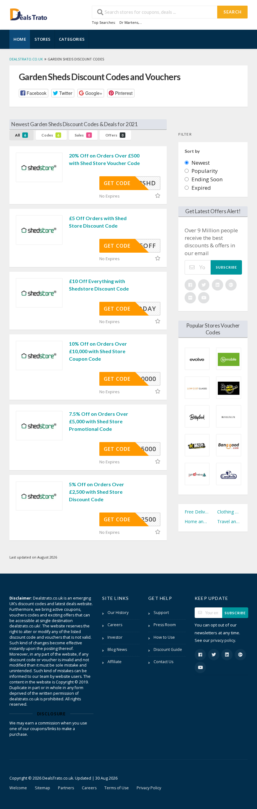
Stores (42, 39)
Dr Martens (128, 22)
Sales (82, 135)
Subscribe (226, 267)
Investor (115, 637)
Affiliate (115, 661)
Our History (118, 612)
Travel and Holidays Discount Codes (229, 521)
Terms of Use (116, 788)
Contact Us (163, 661)
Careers (115, 624)
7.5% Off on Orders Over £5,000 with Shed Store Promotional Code (98, 421)
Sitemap (42, 788)
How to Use (164, 637)
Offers (114, 135)
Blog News (117, 649)
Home (19, 39)
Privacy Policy (149, 788)
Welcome (18, 788)
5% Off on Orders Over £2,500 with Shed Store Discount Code (96, 491)
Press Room (165, 624)
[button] (33, 93)
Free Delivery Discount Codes (197, 512)
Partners (66, 788)
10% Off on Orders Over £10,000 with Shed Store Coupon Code (98, 351)
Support (161, 612)
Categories (72, 39)
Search (232, 11)
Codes (50, 135)
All (20, 135)
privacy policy (223, 640)
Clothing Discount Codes (229, 512)
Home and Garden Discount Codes (197, 521)
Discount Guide (168, 649)
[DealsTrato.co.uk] (28, 13)
